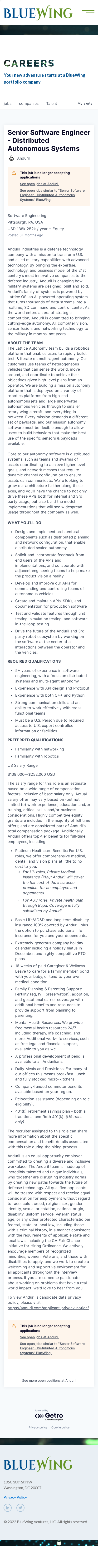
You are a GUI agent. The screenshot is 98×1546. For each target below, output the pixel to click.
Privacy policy (38, 1427)
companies (29, 103)
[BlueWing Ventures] (38, 12)
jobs (7, 103)
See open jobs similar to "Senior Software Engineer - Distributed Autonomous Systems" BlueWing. (52, 195)
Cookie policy (60, 1427)
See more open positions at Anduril (49, 1380)
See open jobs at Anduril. (39, 184)
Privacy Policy (15, 1497)
